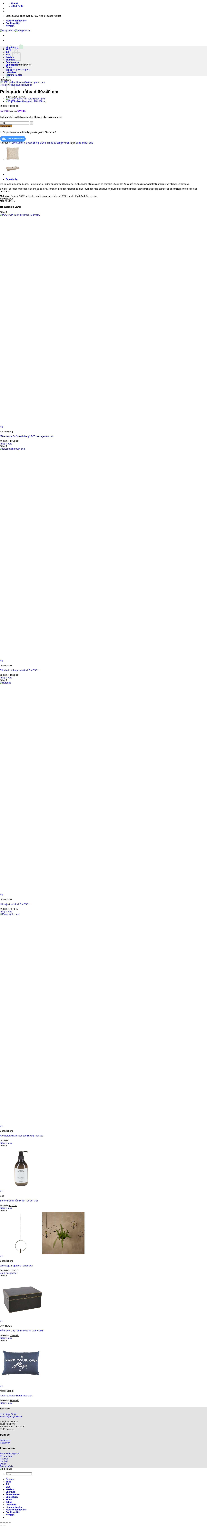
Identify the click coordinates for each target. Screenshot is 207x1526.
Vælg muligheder (8, 1273)
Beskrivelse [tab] (12, 179)
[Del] (7, 1522)
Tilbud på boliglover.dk (20, 85)
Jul (7, 52)
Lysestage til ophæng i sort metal (16, 1265)
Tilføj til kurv (6, 126)
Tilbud (9, 70)
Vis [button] (1, 427)
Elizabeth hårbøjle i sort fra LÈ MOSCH (19, 670)
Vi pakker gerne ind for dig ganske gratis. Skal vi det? (29, 132)
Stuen (9, 67)
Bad (8, 54)
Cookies (4, 1458)
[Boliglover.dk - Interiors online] (15, 30)
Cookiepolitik (13, 23)
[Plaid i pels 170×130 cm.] (26, 101)
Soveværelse (13, 62)
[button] (14, 48)
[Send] (7, 1477)
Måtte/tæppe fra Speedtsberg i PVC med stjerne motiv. (27, 436)
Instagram (5, 1440)
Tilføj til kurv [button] (6, 443)
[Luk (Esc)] (9, 1522)
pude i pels (87, 143)
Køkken (10, 57)
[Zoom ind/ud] (1, 1522)
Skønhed (10, 59)
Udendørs (11, 72)
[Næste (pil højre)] (4, 1525)
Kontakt (10, 26)
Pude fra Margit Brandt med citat (16, 1395)
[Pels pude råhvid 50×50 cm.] (25, 98)
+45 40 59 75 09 (8, 1414)
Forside (10, 47)
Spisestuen (12, 65)
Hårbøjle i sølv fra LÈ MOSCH (15, 904)
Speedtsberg (32, 143)
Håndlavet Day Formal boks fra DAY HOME (22, 1330)
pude (78, 143)
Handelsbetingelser (16, 20)
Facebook (5, 1443)
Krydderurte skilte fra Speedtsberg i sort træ (21, 1136)
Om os (3, 1464)
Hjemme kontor (14, 75)
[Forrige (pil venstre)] (1, 1525)
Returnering (6, 1456)
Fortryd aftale (6, 1466)
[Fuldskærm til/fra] (4, 1522)
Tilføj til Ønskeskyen (15, 139)
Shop (8, 49)
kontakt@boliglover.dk (11, 1416)
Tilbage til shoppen (20, 69)
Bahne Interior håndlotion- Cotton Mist (19, 1200)
